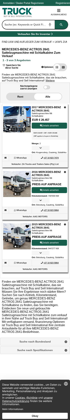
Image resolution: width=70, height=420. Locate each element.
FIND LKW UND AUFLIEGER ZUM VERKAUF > (28, 42)
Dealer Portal (23, 3)
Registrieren (37, 3)
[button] (47, 67)
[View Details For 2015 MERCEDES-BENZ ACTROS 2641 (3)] (17, 236)
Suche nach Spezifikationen (35, 350)
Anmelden (8, 3)
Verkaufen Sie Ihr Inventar (34, 35)
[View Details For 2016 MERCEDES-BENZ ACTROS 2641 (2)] (17, 184)
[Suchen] (61, 24)
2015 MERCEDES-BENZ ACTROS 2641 (46, 226)
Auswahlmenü (59, 14)
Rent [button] (20, 96)
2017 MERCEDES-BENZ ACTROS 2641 (46, 109)
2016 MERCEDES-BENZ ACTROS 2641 (46, 173)
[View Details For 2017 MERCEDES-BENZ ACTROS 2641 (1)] (17, 119)
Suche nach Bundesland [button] (35, 341)
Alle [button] (47, 96)
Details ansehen (50, 125)
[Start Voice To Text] (50, 25)
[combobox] (35, 24)
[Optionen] (65, 107)
